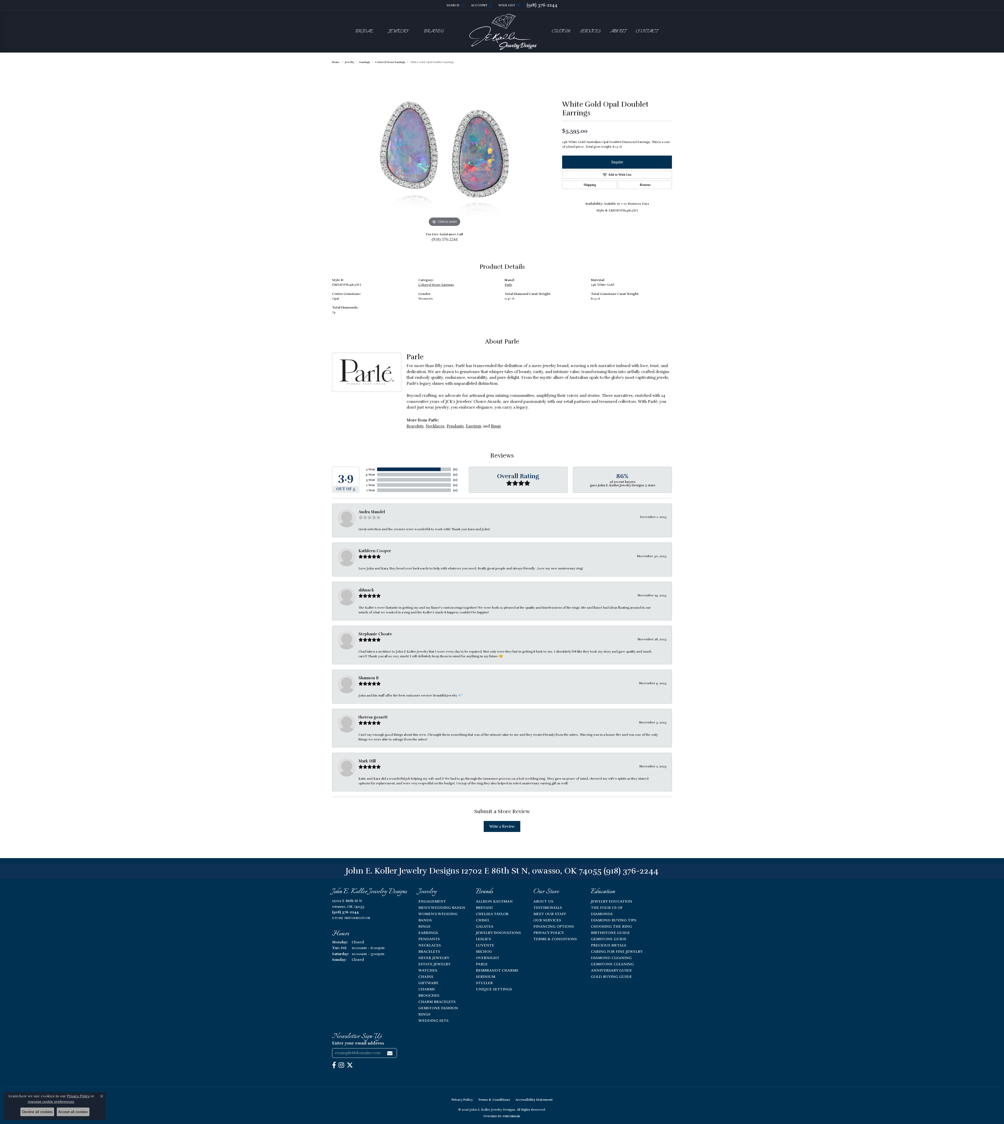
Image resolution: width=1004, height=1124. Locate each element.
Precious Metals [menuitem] (608, 945)
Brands (433, 31)
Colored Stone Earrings (390, 62)
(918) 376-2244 (445, 239)
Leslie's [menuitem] (483, 939)
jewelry (349, 62)
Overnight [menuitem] (487, 957)
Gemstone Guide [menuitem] (608, 939)
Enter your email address (358, 1043)
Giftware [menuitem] (428, 982)
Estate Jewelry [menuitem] (434, 964)
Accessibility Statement (534, 1100)
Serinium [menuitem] (485, 976)
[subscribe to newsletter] (390, 1053)
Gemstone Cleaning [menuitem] (612, 964)
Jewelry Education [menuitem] (611, 901)
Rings (496, 426)
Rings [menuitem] (424, 926)
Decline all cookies (37, 1112)
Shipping (590, 185)
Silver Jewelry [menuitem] (433, 957)
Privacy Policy (548, 932)
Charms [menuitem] (426, 989)
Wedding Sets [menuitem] (433, 1020)
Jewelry (398, 31)
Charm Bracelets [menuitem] (436, 1001)
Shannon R (368, 678)
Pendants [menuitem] (429, 939)
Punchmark (511, 1116)
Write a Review (502, 826)
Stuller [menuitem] (484, 982)
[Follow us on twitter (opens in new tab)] (350, 1065)
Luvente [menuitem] (485, 945)
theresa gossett (373, 717)
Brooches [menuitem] (428, 995)
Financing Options (553, 926)
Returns (645, 185)
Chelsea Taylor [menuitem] (492, 913)
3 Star (370, 480)
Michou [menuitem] (484, 951)
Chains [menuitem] (425, 976)
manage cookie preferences (51, 1101)
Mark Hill (367, 761)
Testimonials (547, 907)
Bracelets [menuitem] (429, 951)
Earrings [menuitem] (428, 932)
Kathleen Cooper (374, 551)
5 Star (370, 469)
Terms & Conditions (555, 939)
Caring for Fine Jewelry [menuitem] (617, 951)
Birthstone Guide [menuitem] (610, 932)
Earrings (365, 62)
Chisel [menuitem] (482, 920)
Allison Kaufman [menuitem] (494, 901)
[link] (542, 5)
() (455, 469)
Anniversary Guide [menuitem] (611, 970)
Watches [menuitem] (427, 970)
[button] (455, 5)
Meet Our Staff (549, 913)
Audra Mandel (371, 512)
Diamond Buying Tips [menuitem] (613, 920)
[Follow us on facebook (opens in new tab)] (334, 1065)
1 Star (371, 490)
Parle (508, 285)
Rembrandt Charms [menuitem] (497, 970)
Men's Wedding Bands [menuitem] (441, 907)
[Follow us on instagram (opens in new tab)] (341, 1065)
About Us (543, 901)
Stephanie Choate (375, 634)
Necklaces (435, 426)
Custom (561, 31)
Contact (647, 31)
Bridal (364, 31)
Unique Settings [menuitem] (494, 989)
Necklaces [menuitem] (429, 945)
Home (336, 62)
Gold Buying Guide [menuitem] (611, 976)
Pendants (455, 426)
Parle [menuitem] (482, 964)
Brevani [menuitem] (484, 907)
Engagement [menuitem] (432, 901)
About (618, 31)
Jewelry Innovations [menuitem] (498, 932)
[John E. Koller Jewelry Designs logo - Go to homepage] (502, 31)
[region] (444, 149)
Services (590, 31)
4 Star (370, 474)
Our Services (547, 920)
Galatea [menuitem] (484, 926)
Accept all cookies (73, 1112)
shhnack (366, 590)
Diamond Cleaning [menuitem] (611, 957)
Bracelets (415, 426)
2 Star (370, 485)
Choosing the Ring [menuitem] (611, 926)
